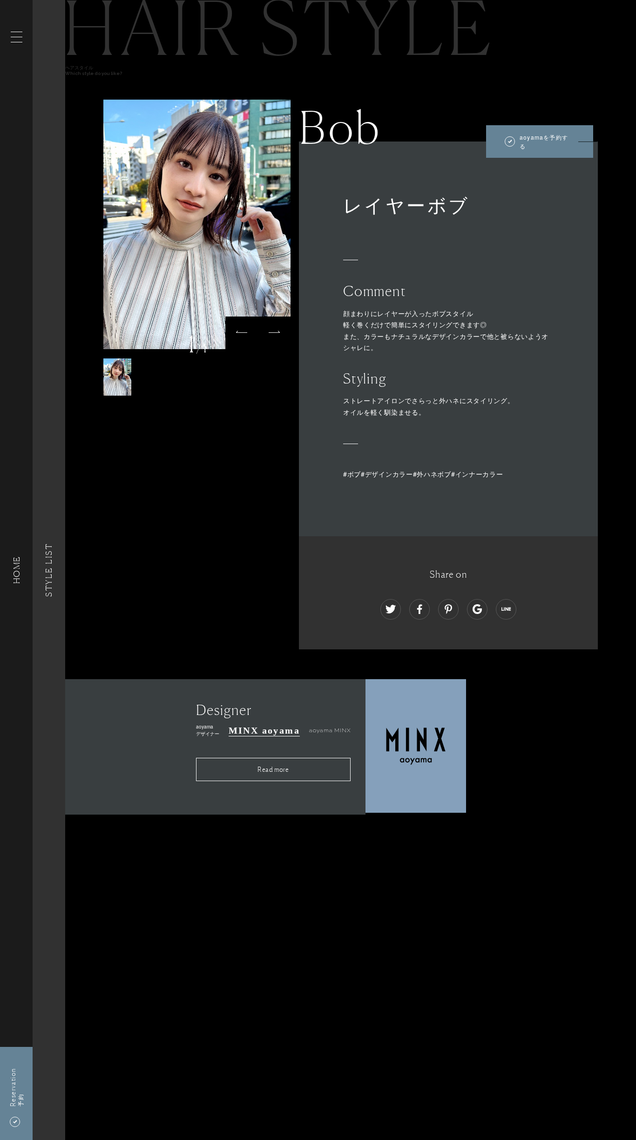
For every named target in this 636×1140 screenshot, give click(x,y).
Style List (49, 570)
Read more (273, 769)
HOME (16, 570)
